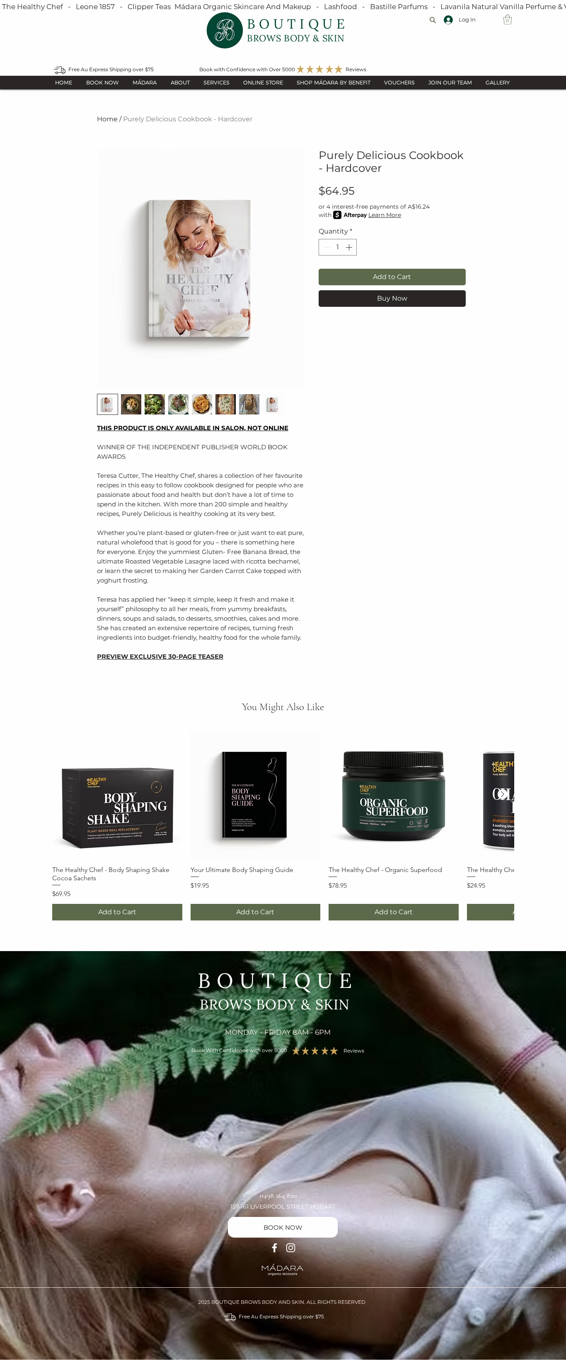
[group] (283, 825)
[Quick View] (117, 795)
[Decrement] (325, 247)
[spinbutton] (337, 247)
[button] (507, 19)
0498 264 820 (278, 1195)
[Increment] (350, 247)
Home (107, 119)
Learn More (384, 215)
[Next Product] (503, 794)
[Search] (432, 20)
